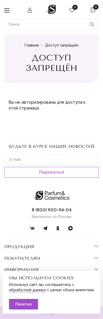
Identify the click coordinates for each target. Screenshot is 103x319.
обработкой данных (27, 290)
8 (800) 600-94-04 (52, 209)
